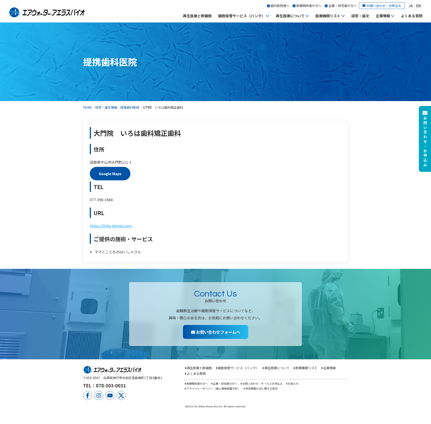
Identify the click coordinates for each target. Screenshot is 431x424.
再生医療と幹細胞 (197, 15)
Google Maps (110, 173)
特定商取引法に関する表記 (261, 388)
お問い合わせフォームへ (217, 332)
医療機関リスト (328, 15)
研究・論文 (360, 15)
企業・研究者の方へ (342, 5)
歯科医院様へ (279, 5)
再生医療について (290, 15)
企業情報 (383, 15)
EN (418, 5)
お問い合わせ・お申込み (384, 5)
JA (411, 5)
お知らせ (293, 383)
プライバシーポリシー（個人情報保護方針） (213, 388)
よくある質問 (411, 15)
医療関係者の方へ (308, 5)
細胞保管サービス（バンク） (241, 15)
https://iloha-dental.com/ (111, 225)
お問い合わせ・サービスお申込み (262, 383)
